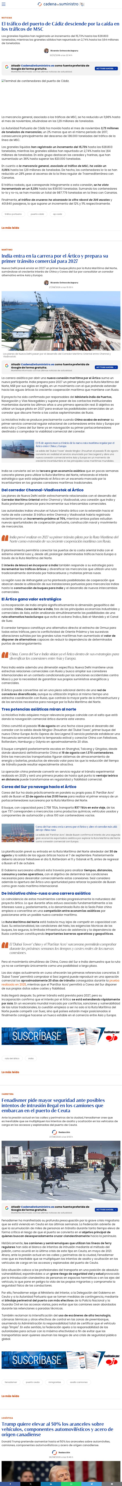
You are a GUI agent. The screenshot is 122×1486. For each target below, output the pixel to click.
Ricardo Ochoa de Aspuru (64, 50)
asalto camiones (79, 1382)
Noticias (7, 17)
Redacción (64, 1132)
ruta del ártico (12, 1058)
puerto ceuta (33, 1382)
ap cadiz (57, 214)
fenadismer (11, 1382)
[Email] (112, 1484)
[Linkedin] (51, 1484)
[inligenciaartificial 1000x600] (18, 449)
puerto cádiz (37, 214)
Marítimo (7, 249)
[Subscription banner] (61, 1048)
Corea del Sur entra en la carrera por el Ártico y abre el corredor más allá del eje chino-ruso (76, 828)
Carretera (8, 1094)
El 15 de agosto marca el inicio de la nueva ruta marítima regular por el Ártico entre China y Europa (75, 444)
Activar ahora (104, 68)
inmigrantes (55, 1382)
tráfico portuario (13, 214)
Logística (7, 1418)
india (31, 1058)
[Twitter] (30, 1484)
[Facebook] (10, 1484)
